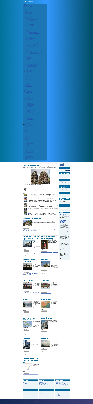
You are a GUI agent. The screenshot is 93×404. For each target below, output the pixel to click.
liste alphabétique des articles (43, 384)
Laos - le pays (28, 280)
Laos (28, 200)
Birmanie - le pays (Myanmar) (29, 260)
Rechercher (67, 170)
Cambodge (49, 229)
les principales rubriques (42, 383)
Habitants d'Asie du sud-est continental (46, 252)
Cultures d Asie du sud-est (27, 374)
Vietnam (29, 205)
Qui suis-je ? (24, 382)
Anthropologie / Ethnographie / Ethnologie (63, 221)
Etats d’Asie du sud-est (34, 230)
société (61, 216)
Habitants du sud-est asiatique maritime (32, 253)
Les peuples (41, 382)
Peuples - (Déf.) (63, 214)
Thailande (29, 197)
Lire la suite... (25, 232)
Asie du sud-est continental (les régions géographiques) (30, 229)
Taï (52, 271)
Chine (46, 229)
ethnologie (64, 242)
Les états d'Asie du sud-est (32, 218)
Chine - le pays (46, 299)
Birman (24, 273)
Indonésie (29, 213)
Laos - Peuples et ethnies (36, 292)
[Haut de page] (91, 402)
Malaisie (29, 208)
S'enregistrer (25, 383)
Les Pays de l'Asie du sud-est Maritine (30, 319)
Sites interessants (41, 393)
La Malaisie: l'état (47, 318)
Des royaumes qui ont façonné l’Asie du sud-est (30, 360)
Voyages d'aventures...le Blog (27, 393)
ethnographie (64, 235)
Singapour (26, 338)
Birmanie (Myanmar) (30, 194)
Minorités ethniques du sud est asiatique (49, 237)
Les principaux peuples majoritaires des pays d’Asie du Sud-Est (31, 238)
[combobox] (62, 170)
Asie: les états (28, 230)
